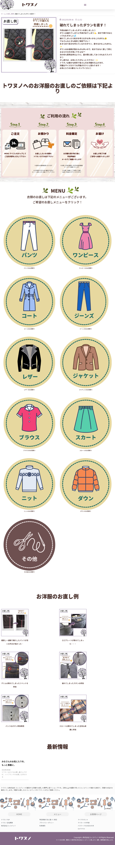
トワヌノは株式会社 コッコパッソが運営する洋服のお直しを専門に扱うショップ (29, 788)
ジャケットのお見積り (85, 390)
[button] (85, 5)
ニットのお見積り (29, 511)
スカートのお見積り (86, 450)
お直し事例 (10, 14)
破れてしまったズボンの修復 (73, 683)
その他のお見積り (29, 572)
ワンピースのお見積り (85, 268)
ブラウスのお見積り (29, 450)
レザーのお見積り (29, 390)
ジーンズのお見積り (86, 329)
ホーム (3, 14)
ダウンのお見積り (85, 511)
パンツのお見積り (29, 268)
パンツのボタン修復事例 (15, 726)
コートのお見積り (29, 329)
